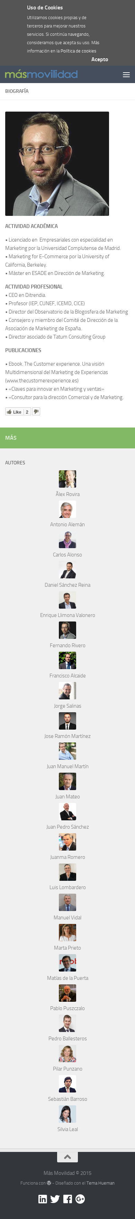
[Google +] (80, 1199)
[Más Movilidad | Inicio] (53, 74)
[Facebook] (67, 1199)
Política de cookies (78, 51)
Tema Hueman (101, 1183)
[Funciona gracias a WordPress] (49, 1183)
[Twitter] (55, 1199)
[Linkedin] (42, 1199)
